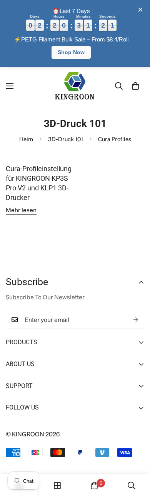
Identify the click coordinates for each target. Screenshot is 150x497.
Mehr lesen (21, 210)
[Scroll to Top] (136, 456)
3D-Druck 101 (65, 139)
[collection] (57, 485)
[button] (135, 86)
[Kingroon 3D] (75, 86)
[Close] (140, 9)
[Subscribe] (135, 320)
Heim (26, 139)
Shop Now (71, 52)
